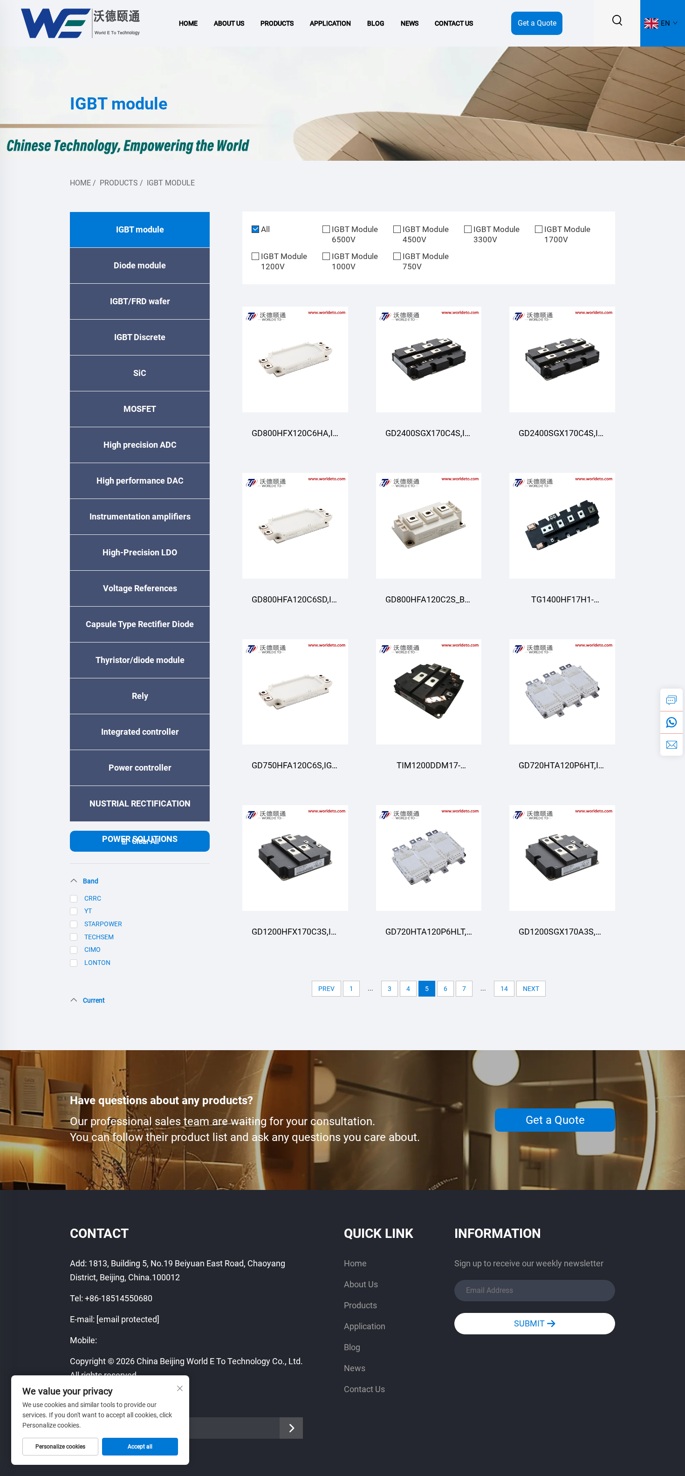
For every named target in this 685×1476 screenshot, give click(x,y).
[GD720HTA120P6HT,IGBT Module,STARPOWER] (562, 692)
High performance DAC (140, 480)
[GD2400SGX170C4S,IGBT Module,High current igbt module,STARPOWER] (429, 359)
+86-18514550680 (118, 1298)
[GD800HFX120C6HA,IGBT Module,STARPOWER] (295, 359)
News (409, 23)
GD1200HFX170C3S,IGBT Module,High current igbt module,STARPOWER (295, 936)
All (265, 229)
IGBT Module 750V (426, 261)
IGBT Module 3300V (496, 234)
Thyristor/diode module (140, 660)
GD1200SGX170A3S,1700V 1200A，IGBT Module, (562, 936)
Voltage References (140, 588)
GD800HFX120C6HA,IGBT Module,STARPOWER (295, 437)
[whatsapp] (671, 722)
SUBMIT (530, 1323)
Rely (140, 696)
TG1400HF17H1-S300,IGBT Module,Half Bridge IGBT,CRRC (562, 604)
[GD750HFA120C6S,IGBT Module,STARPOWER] (295, 692)
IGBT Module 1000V (355, 261)
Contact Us (454, 23)
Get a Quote (537, 23)
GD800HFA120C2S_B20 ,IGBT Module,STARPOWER (429, 604)
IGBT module (171, 182)
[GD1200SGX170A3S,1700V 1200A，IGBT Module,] (562, 858)
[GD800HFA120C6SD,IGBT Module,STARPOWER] (295, 526)
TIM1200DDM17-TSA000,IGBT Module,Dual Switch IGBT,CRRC (429, 769)
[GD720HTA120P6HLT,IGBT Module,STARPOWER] (429, 858)
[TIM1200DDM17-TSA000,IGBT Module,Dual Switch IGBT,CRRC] (429, 692)
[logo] (80, 22)
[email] (671, 744)
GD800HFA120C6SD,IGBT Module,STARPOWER (295, 604)
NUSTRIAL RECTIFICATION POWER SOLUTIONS (140, 810)
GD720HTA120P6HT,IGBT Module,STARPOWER (562, 769)
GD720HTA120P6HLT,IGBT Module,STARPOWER (429, 936)
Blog (375, 23)
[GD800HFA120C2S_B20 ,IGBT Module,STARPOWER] (429, 526)
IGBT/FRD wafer (140, 301)
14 (504, 988)
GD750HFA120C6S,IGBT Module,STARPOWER (295, 769)
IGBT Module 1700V (567, 234)
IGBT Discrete (139, 337)
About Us (229, 23)
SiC (139, 373)
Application (330, 23)
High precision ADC (140, 445)
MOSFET (139, 409)
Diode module (140, 265)
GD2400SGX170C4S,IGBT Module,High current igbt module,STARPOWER (429, 437)
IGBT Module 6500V (355, 234)
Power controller (140, 767)
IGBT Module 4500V (426, 234)
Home (188, 23)
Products (277, 23)
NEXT (531, 988)
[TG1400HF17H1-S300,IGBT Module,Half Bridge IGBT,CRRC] (562, 526)
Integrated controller (140, 732)
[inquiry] (671, 700)
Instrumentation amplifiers (140, 516)
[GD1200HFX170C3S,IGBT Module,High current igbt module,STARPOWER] (295, 858)
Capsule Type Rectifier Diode (140, 624)
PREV (326, 988)
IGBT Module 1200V (284, 261)
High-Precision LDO (140, 552)
